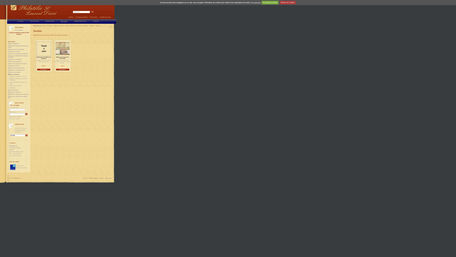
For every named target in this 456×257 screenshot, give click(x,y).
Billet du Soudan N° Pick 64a (62, 58)
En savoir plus (256, 2)
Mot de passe (13, 112)
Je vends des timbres (81, 17)
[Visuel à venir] (44, 55)
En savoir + (43, 69)
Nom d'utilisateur (13, 107)
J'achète (70, 17)
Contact (102, 178)
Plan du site (108, 178)
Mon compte (93, 17)
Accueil (85, 178)
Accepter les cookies (270, 2)
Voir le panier (19, 30)
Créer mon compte (14, 118)
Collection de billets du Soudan (43, 58)
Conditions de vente (105, 17)
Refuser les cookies (288, 2)
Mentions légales (93, 178)
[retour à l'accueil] (33, 9)
